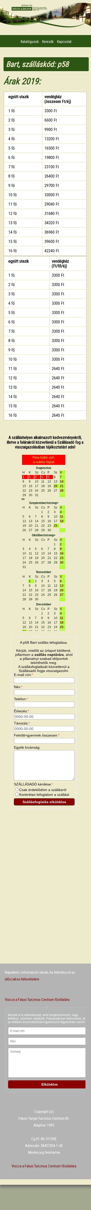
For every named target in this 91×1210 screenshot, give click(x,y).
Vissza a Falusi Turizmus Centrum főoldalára (37, 999)
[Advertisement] (45, 858)
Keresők (48, 42)
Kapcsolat (64, 42)
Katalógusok (30, 42)
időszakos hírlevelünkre (22, 979)
